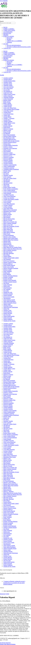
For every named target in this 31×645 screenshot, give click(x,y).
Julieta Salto (6, 186)
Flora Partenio (7, 151)
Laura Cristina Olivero (9, 190)
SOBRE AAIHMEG (8, 29)
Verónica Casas (7, 310)
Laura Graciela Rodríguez (10, 192)
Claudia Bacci (7, 120)
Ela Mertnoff (6, 133)
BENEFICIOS (7, 33)
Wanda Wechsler (7, 313)
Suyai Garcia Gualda (8, 296)
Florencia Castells (8, 153)
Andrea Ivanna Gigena (9, 94)
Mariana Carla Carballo (9, 236)
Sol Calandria (6, 289)
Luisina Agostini (7, 207)
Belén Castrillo (7, 103)
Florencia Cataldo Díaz (9, 154)
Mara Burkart (6, 217)
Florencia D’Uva (7, 156)
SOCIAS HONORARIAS (14, 45)
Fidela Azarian (7, 150)
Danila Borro (6, 127)
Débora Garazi (7, 130)
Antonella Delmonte (8, 97)
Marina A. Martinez (8, 245)
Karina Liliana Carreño (9, 187)
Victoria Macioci (7, 311)
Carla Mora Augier (8, 111)
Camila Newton (7, 106)
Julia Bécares (6, 180)
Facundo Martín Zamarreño (10, 145)
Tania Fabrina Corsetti (9, 299)
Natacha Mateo (7, 256)
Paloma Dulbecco (8, 263)
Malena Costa (6, 213)
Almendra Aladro (7, 85)
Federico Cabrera (7, 147)
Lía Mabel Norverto (8, 195)
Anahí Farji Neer (7, 93)
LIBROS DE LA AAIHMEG (14, 41)
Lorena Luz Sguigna (8, 198)
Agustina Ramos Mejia (9, 81)
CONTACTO (7, 48)
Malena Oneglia (7, 214)
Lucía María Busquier (9, 204)
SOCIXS (5, 44)
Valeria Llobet (7, 304)
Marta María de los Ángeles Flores (12, 247)
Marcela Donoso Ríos (9, 218)
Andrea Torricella (7, 96)
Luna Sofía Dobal (8, 208)
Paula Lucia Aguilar (8, 266)
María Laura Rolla (8, 230)
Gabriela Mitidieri (8, 162)
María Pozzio (6, 233)
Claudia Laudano (7, 121)
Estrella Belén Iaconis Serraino (11, 141)
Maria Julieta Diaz (8, 229)
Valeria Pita (6, 308)
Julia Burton (6, 181)
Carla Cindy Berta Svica (9, 108)
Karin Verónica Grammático (10, 189)
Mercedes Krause (7, 251)
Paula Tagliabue (7, 271)
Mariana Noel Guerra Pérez (10, 238)
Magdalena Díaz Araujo (9, 211)
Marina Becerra (7, 244)
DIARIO (9, 39)
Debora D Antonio (8, 129)
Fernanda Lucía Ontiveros (10, 148)
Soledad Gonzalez (8, 293)
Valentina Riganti (7, 305)
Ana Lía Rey (6, 90)
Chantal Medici (7, 117)
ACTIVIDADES (7, 32)
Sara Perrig (6, 283)
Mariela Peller (7, 241)
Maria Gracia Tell (7, 224)
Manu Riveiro (7, 215)
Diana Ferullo (6, 132)
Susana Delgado (7, 295)
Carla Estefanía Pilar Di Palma (11, 109)
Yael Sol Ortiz (7, 314)
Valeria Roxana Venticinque (10, 307)
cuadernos (9, 42)
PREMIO (5, 35)
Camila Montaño (7, 105)
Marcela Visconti (7, 220)
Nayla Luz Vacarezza (8, 260)
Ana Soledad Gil (7, 91)
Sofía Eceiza (6, 286)
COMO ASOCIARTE (9, 30)
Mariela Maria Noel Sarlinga (10, 239)
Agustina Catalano (8, 78)
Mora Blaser (6, 254)
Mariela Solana (7, 242)
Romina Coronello (8, 277)
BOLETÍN (9, 38)
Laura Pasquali (7, 193)
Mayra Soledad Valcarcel (9, 250)
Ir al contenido (4, 0)
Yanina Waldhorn (7, 319)
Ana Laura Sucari (8, 88)
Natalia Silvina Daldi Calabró (11, 257)
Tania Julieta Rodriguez (9, 301)
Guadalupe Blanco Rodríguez (11, 169)
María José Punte (7, 227)
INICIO (5, 27)
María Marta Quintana (9, 232)
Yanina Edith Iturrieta (8, 316)
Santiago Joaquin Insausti (10, 281)
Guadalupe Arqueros (8, 168)
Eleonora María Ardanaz (9, 136)
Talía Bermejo (7, 298)
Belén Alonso (6, 102)
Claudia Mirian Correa (9, 123)
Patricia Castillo (7, 269)
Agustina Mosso (7, 79)
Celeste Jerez (6, 115)
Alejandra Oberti (7, 84)
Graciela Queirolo (8, 163)
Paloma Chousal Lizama (9, 262)
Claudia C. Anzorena (8, 118)
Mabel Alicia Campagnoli (10, 210)
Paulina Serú (6, 272)
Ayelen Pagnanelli (8, 99)
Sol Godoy (6, 290)
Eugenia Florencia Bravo (9, 142)
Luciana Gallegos (7, 205)
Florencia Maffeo (7, 159)
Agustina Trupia (7, 82)
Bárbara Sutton (7, 100)
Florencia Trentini (8, 160)
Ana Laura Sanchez (8, 87)
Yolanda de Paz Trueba (9, 320)
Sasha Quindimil (7, 284)
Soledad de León (7, 292)
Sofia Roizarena (7, 287)
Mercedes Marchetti (8, 253)
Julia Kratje (6, 184)
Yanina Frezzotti (7, 317)
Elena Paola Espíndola (9, 135)
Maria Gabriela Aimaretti (9, 223)
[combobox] (7, 23)
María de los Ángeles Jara (10, 221)
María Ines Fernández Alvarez (11, 226)
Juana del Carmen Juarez (9, 178)
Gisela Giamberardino (9, 166)
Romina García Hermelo (9, 280)
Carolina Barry (7, 112)
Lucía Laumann (7, 201)
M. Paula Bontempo (8, 235)
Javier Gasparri (7, 177)
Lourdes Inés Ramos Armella (11, 199)
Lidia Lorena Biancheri (9, 196)
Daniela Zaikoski (7, 126)
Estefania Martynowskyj (9, 139)
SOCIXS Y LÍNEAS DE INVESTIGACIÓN (19, 47)
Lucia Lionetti (7, 202)
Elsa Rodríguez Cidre (9, 138)
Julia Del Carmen (7, 183)
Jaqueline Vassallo (8, 175)
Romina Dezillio (7, 278)
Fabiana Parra (6, 144)
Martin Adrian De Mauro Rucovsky (12, 248)
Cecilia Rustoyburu (8, 114)
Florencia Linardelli (8, 157)
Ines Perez (6, 174)
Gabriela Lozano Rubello (10, 165)
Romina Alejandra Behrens (10, 275)
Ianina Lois (6, 172)
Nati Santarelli (7, 259)
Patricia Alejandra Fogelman (10, 268)
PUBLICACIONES (8, 36)
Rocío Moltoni (7, 274)
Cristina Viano (7, 124)
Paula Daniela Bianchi (9, 265)
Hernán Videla (7, 171)
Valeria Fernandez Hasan (9, 302)
